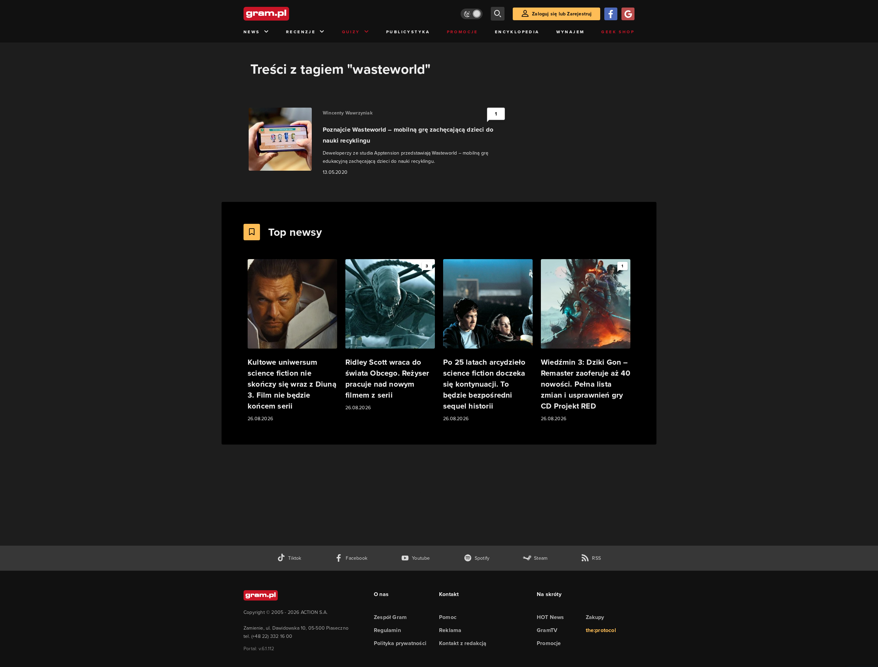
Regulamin (387, 630)
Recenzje (301, 32)
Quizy (351, 32)
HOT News (550, 617)
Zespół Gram (390, 617)
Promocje (462, 32)
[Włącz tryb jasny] (472, 14)
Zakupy (595, 617)
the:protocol (601, 630)
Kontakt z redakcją (463, 643)
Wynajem (570, 32)
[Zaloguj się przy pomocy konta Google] (627, 14)
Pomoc (447, 617)
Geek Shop (617, 32)
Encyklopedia (517, 32)
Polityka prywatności (400, 643)
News (252, 32)
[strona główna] (283, 14)
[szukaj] (498, 14)
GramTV (547, 630)
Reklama (450, 630)
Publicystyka (408, 32)
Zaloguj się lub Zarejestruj (562, 13)
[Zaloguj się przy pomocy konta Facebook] (610, 14)
